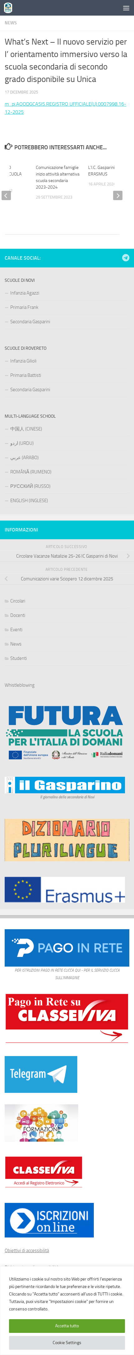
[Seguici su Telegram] (125, 258)
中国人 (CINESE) (26, 429)
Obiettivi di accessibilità (27, 1250)
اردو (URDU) (22, 443)
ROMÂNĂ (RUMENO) (30, 472)
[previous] (6, 195)
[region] (67, 1310)
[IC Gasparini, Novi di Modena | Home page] (9, 7)
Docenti (17, 615)
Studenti (18, 658)
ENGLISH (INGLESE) (29, 500)
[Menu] (126, 8)
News (11, 23)
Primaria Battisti (25, 375)
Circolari (17, 601)
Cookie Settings (67, 1342)
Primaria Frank (24, 307)
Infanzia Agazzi (24, 293)
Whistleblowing (20, 685)
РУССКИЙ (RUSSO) (30, 486)
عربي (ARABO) (24, 457)
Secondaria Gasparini (30, 321)
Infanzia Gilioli (23, 361)
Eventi (16, 629)
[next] (117, 195)
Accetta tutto (67, 1326)
